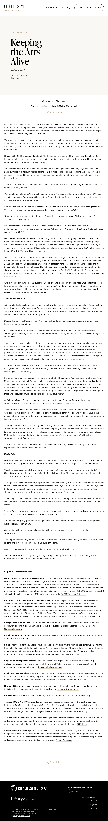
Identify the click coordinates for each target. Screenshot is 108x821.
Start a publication (53, 8)
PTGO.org (85, 695)
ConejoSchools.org (13, 629)
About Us (94, 801)
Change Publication (13, 10)
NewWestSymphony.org (68, 689)
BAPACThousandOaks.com (73, 594)
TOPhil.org (82, 724)
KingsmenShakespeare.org (50, 667)
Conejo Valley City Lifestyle (65, 106)
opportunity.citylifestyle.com (20, 816)
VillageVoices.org (64, 740)
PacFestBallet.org (92, 616)
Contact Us (93, 808)
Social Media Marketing (89, 797)
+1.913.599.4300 (16, 811)
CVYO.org (23, 638)
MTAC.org (82, 679)
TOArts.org (82, 711)
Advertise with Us (87, 7)
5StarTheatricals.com (69, 654)
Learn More (74, 791)
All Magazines (92, 805)
